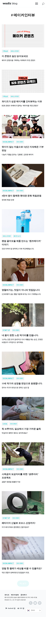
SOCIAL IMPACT (8, 142)
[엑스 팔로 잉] (30, 603)
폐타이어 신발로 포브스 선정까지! (23, 509)
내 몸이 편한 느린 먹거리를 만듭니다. (23, 322)
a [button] (36, 4)
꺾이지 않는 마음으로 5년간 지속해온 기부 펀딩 (23, 134)
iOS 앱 (22, 608)
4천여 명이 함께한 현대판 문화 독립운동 (23, 181)
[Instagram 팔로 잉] (39, 603)
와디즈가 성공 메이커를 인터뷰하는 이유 (23, 87)
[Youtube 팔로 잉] (35, 603)
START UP (6, 330)
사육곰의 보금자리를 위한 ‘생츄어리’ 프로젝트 (23, 462)
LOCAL (5, 424)
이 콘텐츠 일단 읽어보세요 (23, 42)
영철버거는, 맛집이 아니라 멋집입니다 (23, 276)
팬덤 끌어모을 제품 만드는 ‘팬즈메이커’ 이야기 (23, 229)
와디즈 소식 (17, 236)
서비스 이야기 (15, 51)
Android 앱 (11, 608)
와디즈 (7, 595)
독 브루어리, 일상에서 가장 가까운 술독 (23, 414)
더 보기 (23, 583)
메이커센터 (15, 595)
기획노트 (5, 51)
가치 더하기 (19, 142)
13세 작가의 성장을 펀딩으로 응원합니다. (23, 369)
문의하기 (24, 595)
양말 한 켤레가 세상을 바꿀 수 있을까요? (23, 554)
